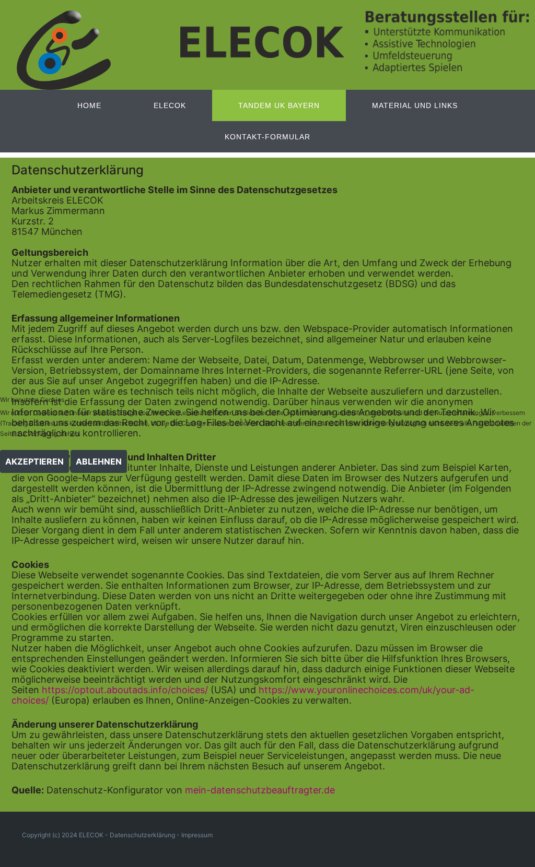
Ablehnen (99, 461)
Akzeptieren (34, 461)
